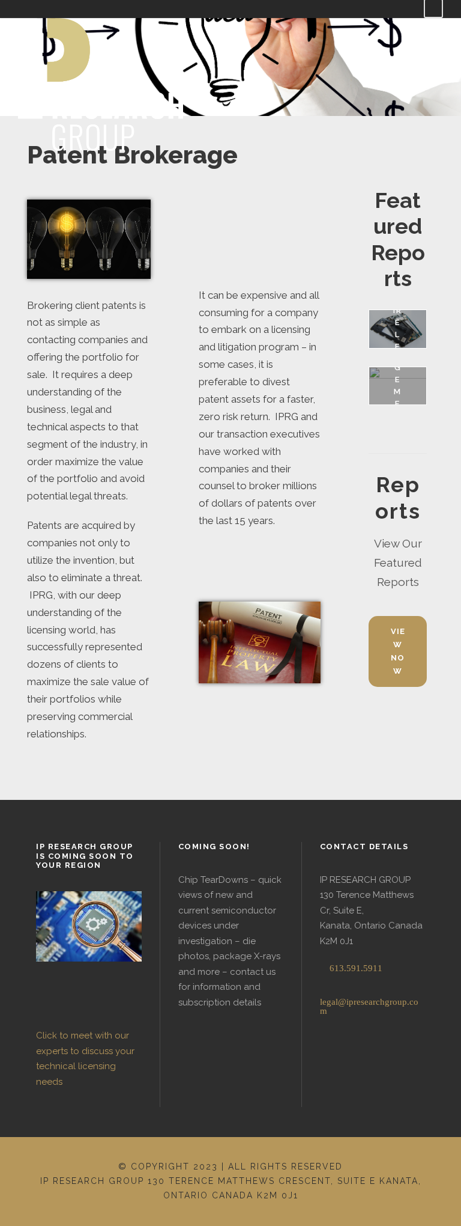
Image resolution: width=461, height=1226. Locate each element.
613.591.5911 (354, 968)
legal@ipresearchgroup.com (369, 1006)
